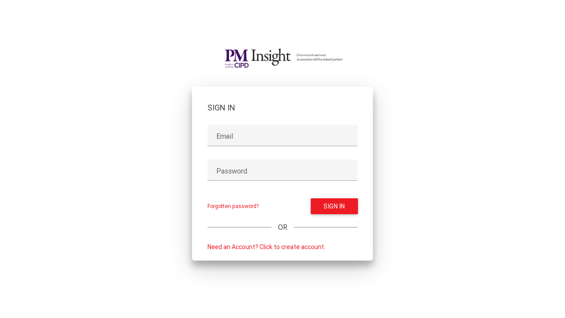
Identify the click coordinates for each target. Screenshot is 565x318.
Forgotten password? (233, 206)
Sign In (334, 206)
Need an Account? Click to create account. (266, 247)
